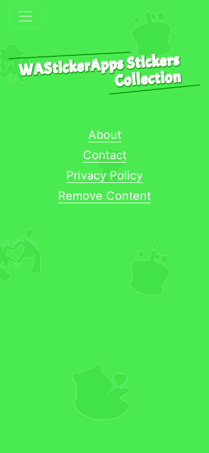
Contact (105, 155)
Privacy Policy (104, 175)
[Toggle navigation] (25, 16)
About (104, 135)
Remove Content (104, 196)
